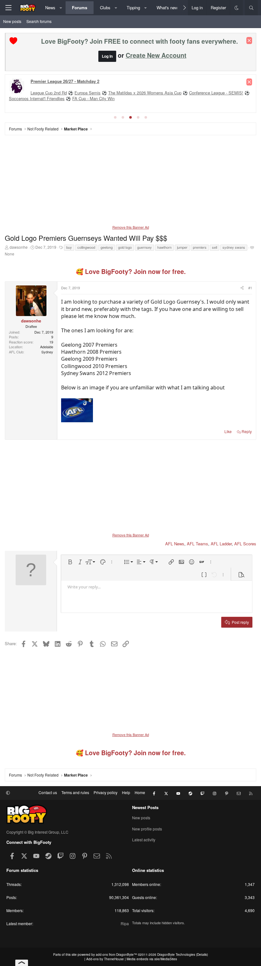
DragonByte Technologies (176, 954)
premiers (200, 247)
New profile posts (147, 828)
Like (228, 431)
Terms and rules (75, 792)
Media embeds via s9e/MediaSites (152, 959)
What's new (167, 7)
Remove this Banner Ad (130, 227)
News (50, 7)
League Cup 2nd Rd (49, 93)
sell (214, 247)
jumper (182, 247)
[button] (61, 7)
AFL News (174, 544)
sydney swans (233, 247)
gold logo (125, 247)
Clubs (105, 7)
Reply (247, 431)
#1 (250, 287)
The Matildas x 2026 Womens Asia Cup (144, 93)
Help (126, 792)
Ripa (125, 923)
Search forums (39, 21)
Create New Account (156, 55)
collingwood (86, 247)
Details (202, 954)
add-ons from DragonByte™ (116, 954)
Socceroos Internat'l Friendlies (37, 98)
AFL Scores (245, 544)
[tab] (115, 117)
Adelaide (46, 346)
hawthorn (164, 247)
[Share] (241, 287)
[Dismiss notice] (249, 40)
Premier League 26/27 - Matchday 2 (65, 81)
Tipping (133, 7)
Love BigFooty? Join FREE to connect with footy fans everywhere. (139, 41)
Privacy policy (105, 792)
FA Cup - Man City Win (93, 98)
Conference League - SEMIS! (216, 93)
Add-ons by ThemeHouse (105, 959)
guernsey (144, 247)
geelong (107, 247)
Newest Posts (145, 807)
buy (69, 247)
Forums (79, 7)
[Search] (251, 7)
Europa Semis (87, 93)
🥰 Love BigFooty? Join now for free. (131, 271)
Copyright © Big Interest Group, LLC (37, 832)
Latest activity (143, 839)
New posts (12, 21)
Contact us (48, 792)
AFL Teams (197, 544)
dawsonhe (19, 247)
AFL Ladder (221, 544)
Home (140, 792)
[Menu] (8, 7)
